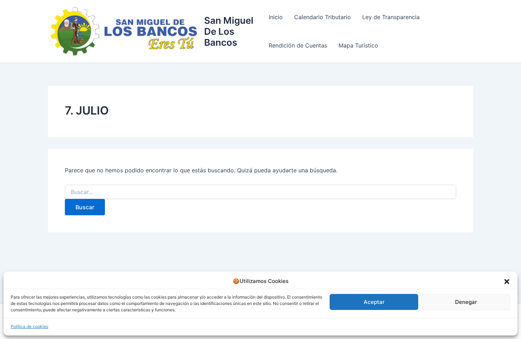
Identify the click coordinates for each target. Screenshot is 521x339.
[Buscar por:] (260, 192)
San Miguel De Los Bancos (228, 31)
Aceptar (374, 302)
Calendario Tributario (322, 17)
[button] (506, 281)
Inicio (276, 17)
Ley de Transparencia (391, 17)
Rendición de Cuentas (298, 45)
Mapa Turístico (358, 45)
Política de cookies (29, 326)
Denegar (466, 302)
